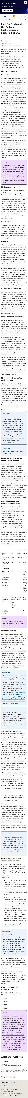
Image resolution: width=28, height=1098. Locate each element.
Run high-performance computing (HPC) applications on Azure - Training (11, 1066)
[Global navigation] (1, 16)
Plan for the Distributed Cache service (11, 45)
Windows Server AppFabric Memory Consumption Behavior (13, 695)
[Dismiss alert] (25, 2)
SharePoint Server (10, 19)
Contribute (4, 1091)
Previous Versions (14, 1089)
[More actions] (25, 20)
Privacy (10, 1091)
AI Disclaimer (4, 1089)
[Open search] (21, 16)
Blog (21, 1089)
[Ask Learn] (23, 20)
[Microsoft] (14, 16)
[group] (14, 583)
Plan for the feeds (6, 43)
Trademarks (4, 1096)
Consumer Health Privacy (7, 1093)
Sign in (25, 16)
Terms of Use (20, 1093)
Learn (2, 19)
